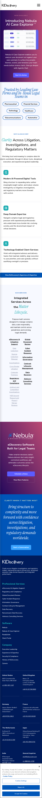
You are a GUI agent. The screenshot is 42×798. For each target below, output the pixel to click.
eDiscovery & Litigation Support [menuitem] (13, 588)
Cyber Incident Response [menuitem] (11, 599)
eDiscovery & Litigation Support (14, 341)
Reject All (21, 787)
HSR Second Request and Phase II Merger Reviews (14, 400)
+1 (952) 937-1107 (8, 685)
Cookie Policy (7, 776)
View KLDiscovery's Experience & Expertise (21, 275)
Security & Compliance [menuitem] (10, 656)
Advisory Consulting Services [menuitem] (12, 616)
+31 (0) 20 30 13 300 (8, 740)
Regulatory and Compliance (14, 380)
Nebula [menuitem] (4, 627)
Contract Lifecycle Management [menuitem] (13, 606)
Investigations (14, 363)
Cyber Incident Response (28, 350)
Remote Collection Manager (14, 356)
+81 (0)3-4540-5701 (29, 742)
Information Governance (27, 358)
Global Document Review (27, 341)
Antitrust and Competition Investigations (14, 389)
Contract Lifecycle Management (27, 365)
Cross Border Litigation (14, 367)
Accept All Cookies (21, 794)
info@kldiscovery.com (30, 757)
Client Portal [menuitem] (6, 638)
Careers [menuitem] (5, 663)
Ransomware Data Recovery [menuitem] (12, 613)
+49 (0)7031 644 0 (8, 716)
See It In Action (21, 75)
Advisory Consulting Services (27, 381)
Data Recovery (27, 373)
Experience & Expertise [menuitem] (10, 653)
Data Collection (14, 349)
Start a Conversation (21, 547)
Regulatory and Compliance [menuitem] (12, 592)
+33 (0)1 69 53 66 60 (29, 716)
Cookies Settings (21, 781)
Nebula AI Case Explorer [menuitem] (10, 631)
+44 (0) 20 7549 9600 (29, 689)
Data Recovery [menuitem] (7, 609)
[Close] (39, 766)
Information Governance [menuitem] (10, 602)
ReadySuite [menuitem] (6, 635)
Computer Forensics (14, 373)
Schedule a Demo (21, 474)
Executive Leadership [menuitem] (9, 649)
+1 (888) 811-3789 (28, 761)
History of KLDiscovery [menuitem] (10, 660)
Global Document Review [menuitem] (11, 595)
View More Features (21, 480)
